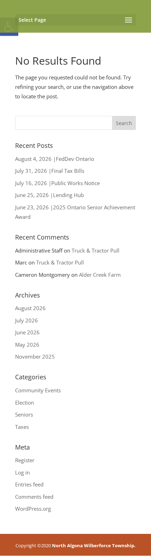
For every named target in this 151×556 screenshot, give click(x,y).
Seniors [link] (24, 414)
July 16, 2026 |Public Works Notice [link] (57, 183)
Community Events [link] (38, 390)
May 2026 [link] (27, 344)
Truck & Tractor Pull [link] (95, 250)
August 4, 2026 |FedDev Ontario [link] (54, 158)
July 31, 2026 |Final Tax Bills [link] (49, 170)
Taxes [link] (22, 426)
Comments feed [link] (34, 496)
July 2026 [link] (26, 320)
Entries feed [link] (29, 484)
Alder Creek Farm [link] (100, 274)
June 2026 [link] (27, 332)
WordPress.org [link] (33, 508)
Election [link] (24, 402)
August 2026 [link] (30, 308)
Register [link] (24, 460)
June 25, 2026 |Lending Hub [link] (49, 194)
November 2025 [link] (35, 356)
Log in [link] (22, 472)
